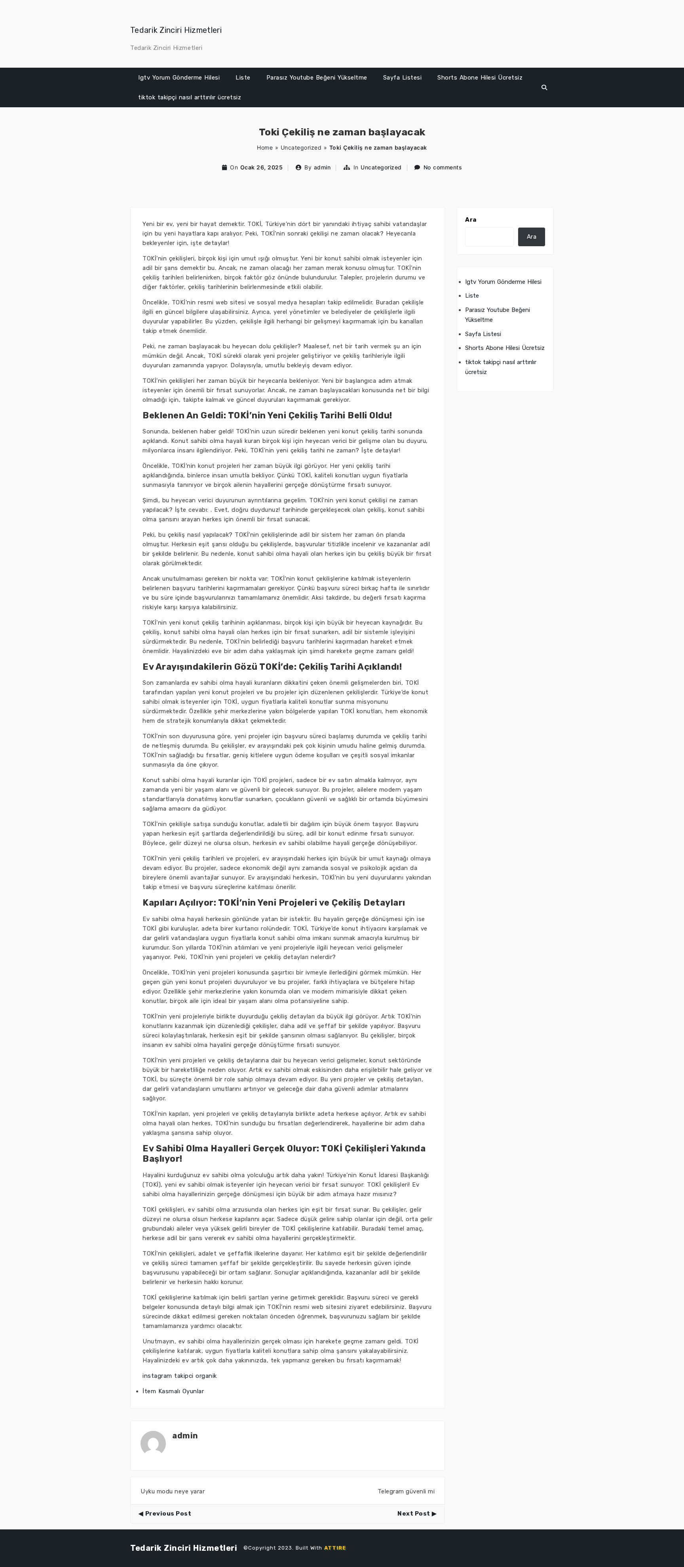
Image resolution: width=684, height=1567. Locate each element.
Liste (243, 77)
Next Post (413, 1513)
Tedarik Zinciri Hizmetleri (176, 30)
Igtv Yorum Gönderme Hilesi (179, 77)
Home (265, 147)
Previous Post (168, 1513)
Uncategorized (301, 147)
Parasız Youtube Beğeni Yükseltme (316, 77)
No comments (443, 167)
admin (322, 167)
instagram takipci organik (179, 1375)
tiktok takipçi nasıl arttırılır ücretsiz (189, 97)
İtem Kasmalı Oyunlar (173, 1391)
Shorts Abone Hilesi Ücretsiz (479, 77)
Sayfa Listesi (402, 77)
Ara (471, 219)
